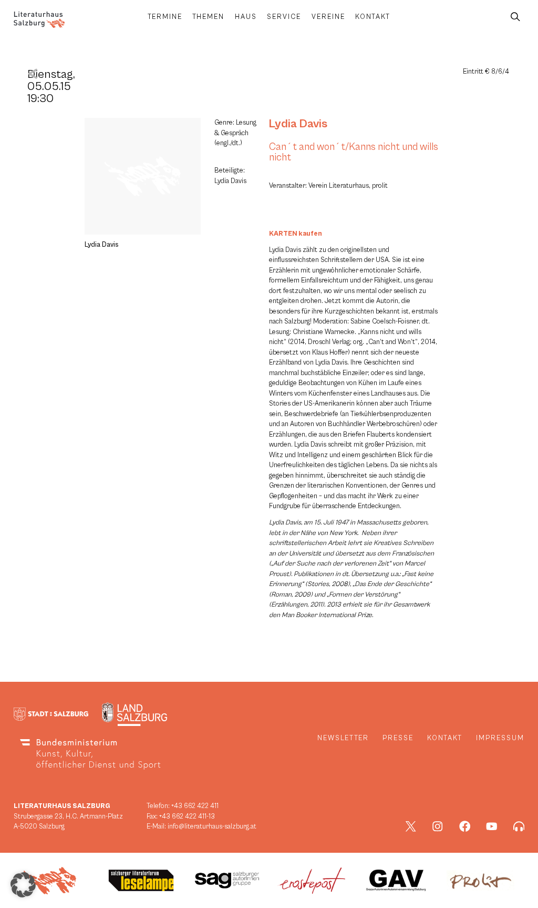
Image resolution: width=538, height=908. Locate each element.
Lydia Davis (298, 123)
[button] (23, 885)
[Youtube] (492, 826)
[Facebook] (465, 826)
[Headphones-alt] (519, 826)
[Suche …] (515, 17)
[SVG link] (39, 20)
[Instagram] (437, 826)
